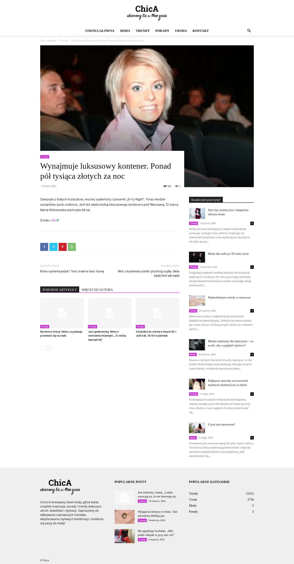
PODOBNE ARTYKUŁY (60, 289)
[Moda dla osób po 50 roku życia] (197, 257)
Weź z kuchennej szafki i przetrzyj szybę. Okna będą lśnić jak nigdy (148, 273)
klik (53, 220)
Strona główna (99, 30)
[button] (249, 31)
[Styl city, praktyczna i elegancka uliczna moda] (197, 213)
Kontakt (201, 30)
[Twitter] (53, 247)
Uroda (181, 30)
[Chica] (147, 13)
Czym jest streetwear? (221, 424)
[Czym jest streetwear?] (197, 427)
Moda (125, 30)
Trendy (143, 30)
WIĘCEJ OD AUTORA (97, 289)
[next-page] (49, 347)
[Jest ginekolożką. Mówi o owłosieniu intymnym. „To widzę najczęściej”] (110, 313)
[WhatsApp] (72, 247)
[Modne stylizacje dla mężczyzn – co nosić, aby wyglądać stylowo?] (197, 344)
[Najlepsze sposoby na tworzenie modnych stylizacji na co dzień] (197, 384)
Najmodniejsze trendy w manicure (229, 297)
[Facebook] (44, 247)
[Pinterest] (63, 247)
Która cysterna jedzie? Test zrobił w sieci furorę (72, 271)
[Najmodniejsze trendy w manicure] (197, 300)
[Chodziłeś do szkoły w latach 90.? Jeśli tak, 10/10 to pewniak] (157, 313)
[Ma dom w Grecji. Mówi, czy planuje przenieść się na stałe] (62, 313)
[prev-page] (42, 347)
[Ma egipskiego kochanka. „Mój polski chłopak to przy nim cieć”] (125, 536)
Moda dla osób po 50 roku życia (228, 253)
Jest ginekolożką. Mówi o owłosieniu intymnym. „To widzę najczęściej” (107, 335)
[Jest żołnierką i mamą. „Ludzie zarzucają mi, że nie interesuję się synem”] (125, 498)
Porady (162, 30)
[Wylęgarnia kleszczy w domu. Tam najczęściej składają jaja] (125, 517)
